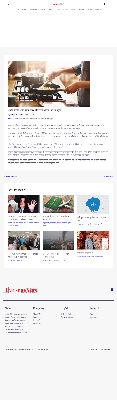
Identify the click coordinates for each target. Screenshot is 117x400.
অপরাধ (73, 9)
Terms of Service (67, 317)
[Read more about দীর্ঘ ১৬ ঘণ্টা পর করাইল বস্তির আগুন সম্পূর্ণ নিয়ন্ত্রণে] (58, 241)
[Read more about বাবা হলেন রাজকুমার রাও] (93, 240)
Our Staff (36, 320)
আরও (97, 9)
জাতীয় (24, 9)
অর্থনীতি (51, 9)
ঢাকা (53, 260)
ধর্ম (101, 224)
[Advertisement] (58, 28)
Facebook (93, 314)
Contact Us (37, 317)
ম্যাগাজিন (15, 225)
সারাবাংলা (81, 9)
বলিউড (97, 256)
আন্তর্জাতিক (33, 9)
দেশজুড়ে (97, 224)
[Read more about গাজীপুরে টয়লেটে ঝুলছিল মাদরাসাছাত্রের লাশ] (93, 204)
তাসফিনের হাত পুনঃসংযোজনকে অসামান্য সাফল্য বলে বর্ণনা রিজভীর (23, 255)
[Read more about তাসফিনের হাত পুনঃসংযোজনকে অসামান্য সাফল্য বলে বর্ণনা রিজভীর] (24, 241)
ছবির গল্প (26, 223)
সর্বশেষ (90, 9)
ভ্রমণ (69, 223)
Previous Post (10, 176)
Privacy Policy (66, 314)
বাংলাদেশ (57, 260)
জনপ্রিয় (31, 223)
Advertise (37, 323)
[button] (8, 4)
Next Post (108, 176)
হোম (17, 9)
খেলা (58, 9)
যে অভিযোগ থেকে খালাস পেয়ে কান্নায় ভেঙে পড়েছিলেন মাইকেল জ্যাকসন (22, 218)
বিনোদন (65, 9)
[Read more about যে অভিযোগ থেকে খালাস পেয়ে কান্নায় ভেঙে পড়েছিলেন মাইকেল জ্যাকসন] (24, 204)
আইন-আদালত (19, 223)
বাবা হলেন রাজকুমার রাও (85, 252)
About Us (37, 314)
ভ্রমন (44, 225)
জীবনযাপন (36, 223)
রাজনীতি (42, 9)
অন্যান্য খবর (11, 223)
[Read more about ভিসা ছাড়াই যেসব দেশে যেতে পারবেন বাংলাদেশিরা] (58, 204)
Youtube (93, 317)
